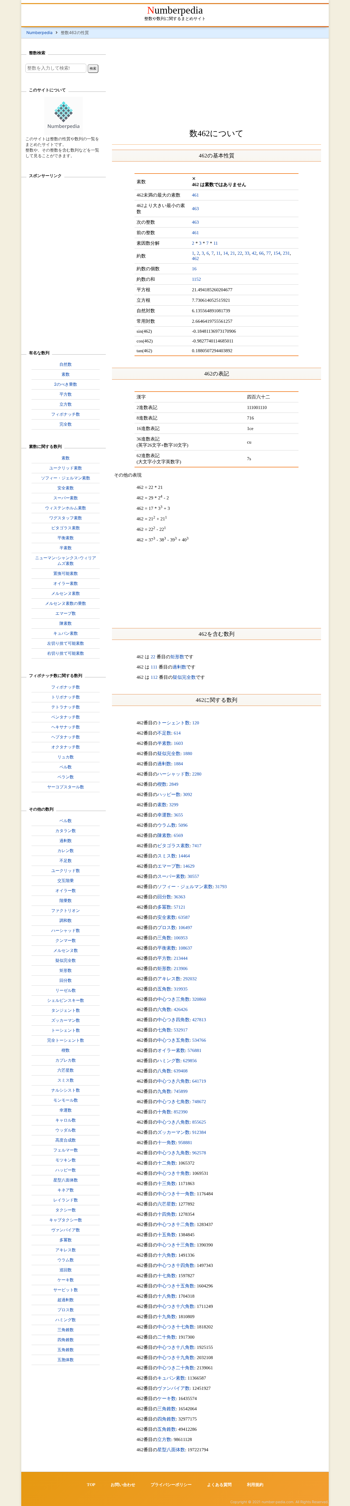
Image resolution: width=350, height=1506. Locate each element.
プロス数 (166, 927)
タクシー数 (65, 1209)
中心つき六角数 (173, 1081)
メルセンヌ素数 (65, 593)
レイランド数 (65, 1199)
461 (195, 195)
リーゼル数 (65, 990)
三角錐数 (166, 1408)
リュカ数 (65, 756)
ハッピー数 (168, 794)
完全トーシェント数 (65, 1040)
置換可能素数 (65, 573)
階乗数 (65, 900)
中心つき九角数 (173, 1152)
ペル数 (65, 766)
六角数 (164, 1009)
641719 (199, 1081)
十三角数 (166, 1183)
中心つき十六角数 (175, 1306)
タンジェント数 (65, 1010)
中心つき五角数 (173, 1040)
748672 (199, 1101)
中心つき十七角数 (175, 1326)
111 (154, 667)
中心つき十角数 (173, 1173)
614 (177, 733)
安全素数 (166, 917)
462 (195, 258)
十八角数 (166, 1296)
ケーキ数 (166, 1398)
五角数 (164, 989)
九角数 (164, 1091)
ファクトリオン (65, 910)
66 (261, 253)
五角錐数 (166, 1429)
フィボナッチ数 (65, 414)
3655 (178, 814)
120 (195, 722)
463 (195, 208)
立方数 (164, 1439)
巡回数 (65, 1269)
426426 (181, 1009)
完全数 (65, 424)
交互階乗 (65, 880)
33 (247, 253)
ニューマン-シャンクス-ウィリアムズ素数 (65, 560)
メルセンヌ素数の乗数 (65, 603)
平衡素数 (166, 948)
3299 (173, 804)
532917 (181, 1029)
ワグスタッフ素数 (65, 517)
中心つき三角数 (173, 999)
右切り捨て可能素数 (65, 653)
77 (268, 253)
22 (240, 253)
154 (276, 253)
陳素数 (164, 835)
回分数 (164, 896)
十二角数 (166, 1163)
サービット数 (65, 1289)
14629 (188, 866)
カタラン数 (65, 830)
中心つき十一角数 (175, 1193)
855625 (199, 1122)
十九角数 (166, 1316)
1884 (178, 763)
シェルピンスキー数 (65, 1000)
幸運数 (164, 814)
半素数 (164, 743)
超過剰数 (65, 1299)
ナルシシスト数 (65, 1090)
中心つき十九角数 (175, 1357)
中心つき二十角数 (175, 1367)
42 (254, 253)
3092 (187, 794)
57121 (179, 907)
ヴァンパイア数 (173, 1388)
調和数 (65, 920)
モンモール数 (65, 1100)
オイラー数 (65, 890)
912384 (199, 1132)
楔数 (162, 784)
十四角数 (166, 1214)
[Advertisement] (216, 82)
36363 (179, 896)
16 (194, 268)
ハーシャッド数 (173, 774)
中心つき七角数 (173, 1101)
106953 (181, 937)
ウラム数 (166, 825)
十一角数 (166, 1142)
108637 (185, 948)
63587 (184, 917)
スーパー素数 (171, 876)
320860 (199, 999)
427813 (199, 1019)
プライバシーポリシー (171, 1484)
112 (154, 677)
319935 (181, 989)
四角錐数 (166, 1419)
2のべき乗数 (65, 384)
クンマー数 (65, 940)
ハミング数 (168, 1060)
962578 (199, 1152)
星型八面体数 (171, 1449)
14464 (184, 855)
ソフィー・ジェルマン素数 (185, 886)
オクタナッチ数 (65, 746)
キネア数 (65, 1189)
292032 (190, 978)
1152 (196, 279)
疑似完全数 (184, 677)
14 (225, 253)
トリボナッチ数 (65, 697)
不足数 (164, 733)
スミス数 (166, 855)
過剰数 (179, 667)
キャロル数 (65, 1120)
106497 (185, 927)
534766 (199, 1040)
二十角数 (166, 1337)
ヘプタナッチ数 (65, 736)
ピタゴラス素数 (173, 845)
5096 (183, 825)
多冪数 (164, 907)
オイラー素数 (171, 1050)
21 (232, 253)
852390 (181, 1111)
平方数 (164, 958)
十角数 (164, 1111)
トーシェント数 (173, 722)
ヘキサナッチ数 (65, 726)
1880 (187, 753)
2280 (196, 774)
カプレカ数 (65, 1060)
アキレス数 (168, 978)
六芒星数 (166, 1204)
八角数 (164, 1070)
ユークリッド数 (65, 870)
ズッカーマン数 (173, 1132)
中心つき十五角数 (175, 1285)
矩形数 (177, 656)
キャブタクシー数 (65, 1219)
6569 (178, 835)
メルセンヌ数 (65, 950)
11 (215, 243)
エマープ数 (168, 866)
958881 (185, 1142)
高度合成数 (65, 1140)
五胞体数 (65, 1359)
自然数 (65, 364)
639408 (181, 1070)
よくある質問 (219, 1484)
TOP (91, 1484)
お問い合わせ (123, 1484)
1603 (178, 743)
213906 (181, 968)
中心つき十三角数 (175, 1244)
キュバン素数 (171, 1378)
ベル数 (65, 820)
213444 (181, 958)
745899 (181, 1091)
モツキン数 (65, 1160)
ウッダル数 (65, 1130)
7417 (196, 845)
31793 (221, 886)
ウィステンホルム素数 (65, 507)
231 (286, 253)
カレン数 (65, 850)
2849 (173, 784)
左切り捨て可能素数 (65, 643)
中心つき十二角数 (175, 1224)
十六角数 (166, 1255)
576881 (194, 1050)
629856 (190, 1060)
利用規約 (255, 1484)
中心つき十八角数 (175, 1347)
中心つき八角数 (173, 1122)
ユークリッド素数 (65, 467)
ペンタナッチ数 (65, 716)
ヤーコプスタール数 (65, 786)
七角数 (164, 1029)
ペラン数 (65, 776)
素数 (162, 804)
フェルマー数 (65, 1150)
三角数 (164, 937)
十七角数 (166, 1275)
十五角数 (166, 1234)
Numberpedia (175, 10)
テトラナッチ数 (65, 706)
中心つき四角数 (173, 1019)
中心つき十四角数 (175, 1265)
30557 (193, 876)
